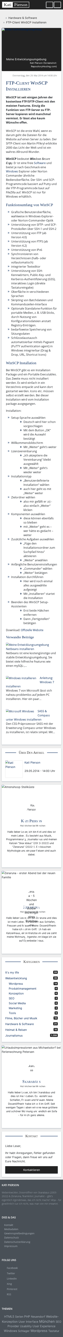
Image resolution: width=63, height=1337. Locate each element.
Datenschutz (11, 1237)
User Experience (44, 1326)
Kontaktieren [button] (31, 1170)
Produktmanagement (22, 988)
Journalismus (14, 1035)
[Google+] (37, 766)
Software (40, 163)
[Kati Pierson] (14, 769)
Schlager (24, 1331)
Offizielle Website (32, 630)
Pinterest (12, 1289)
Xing (9, 1283)
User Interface (28, 1321)
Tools (12, 1013)
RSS (9, 1294)
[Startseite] (3, 18)
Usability (26, 1326)
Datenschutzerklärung (17, 1242)
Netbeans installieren (20, 649)
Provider (13, 1326)
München (47, 1321)
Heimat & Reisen (16, 1029)
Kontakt (8, 1225)
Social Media (17, 1003)
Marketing (15, 1008)
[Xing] (34, 766)
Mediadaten (11, 1229)
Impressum (11, 1246)
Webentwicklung (16, 978)
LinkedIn (12, 1278)
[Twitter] (28, 766)
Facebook (12, 1268)
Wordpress (16, 983)
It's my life (12, 972)
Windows (12, 171)
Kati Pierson (32, 762)
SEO (11, 998)
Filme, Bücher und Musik (21, 1018)
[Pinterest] (40, 766)
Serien (19, 1316)
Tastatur (53, 1331)
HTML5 (9, 1316)
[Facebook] (25, 766)
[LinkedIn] (31, 766)
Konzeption (16, 993)
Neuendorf (38, 1316)
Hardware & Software (19, 1024)
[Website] (43, 766)
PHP (27, 1316)
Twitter (11, 1273)
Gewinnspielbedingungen (19, 1233)
